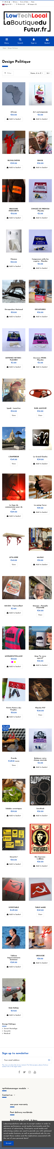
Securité (7, 1031)
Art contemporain (40, 112)
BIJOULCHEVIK (14, 160)
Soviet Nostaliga (10, 1028)
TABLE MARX (40, 907)
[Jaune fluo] (15, 662)
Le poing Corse (40, 505)
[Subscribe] (49, 1060)
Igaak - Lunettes (14, 408)
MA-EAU (40, 557)
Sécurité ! (14, 857)
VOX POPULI (13, 1008)
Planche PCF (40, 708)
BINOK (40, 160)
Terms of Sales (24, 2)
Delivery (15, 2)
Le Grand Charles (40, 457)
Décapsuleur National (14, 309)
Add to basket (15, 119)
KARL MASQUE (40, 408)
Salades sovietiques (14, 809)
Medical (7, 1033)
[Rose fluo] (12, 662)
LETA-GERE (13, 557)
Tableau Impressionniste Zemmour (13, 958)
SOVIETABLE (14, 907)
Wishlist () (21, 4)
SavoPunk (40, 809)
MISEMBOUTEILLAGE (13, 656)
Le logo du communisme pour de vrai (13, 507)
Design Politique (9, 1024)
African (14, 112)
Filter (9, 73)
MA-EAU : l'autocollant (13, 606)
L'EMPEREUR (14, 457)
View (14, 415)
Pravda (14, 758)
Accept (8, 1143)
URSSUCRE (40, 956)
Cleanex (14, 259)
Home (32, 2)
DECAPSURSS (40, 309)
